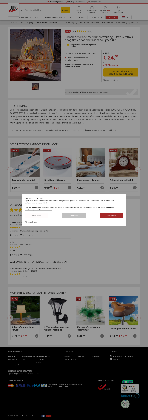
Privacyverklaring (31, 222)
